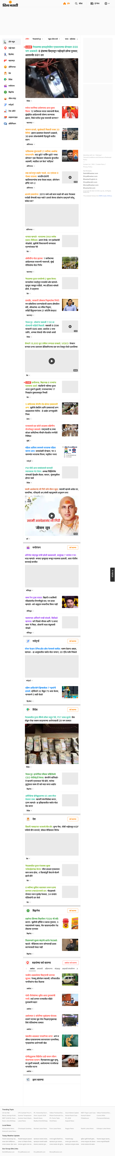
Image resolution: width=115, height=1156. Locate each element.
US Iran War (6, 1113)
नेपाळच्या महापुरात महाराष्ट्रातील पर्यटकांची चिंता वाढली (104, 1139)
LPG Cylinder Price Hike (25, 1113)
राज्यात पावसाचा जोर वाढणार (88, 1144)
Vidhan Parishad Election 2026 (57, 1113)
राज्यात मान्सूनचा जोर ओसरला (88, 1141)
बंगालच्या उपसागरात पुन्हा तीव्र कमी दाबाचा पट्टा (41, 1144)
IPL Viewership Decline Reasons (41, 1113)
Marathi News (38, 1118)
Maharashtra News (8, 1128)
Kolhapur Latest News (104, 1128)
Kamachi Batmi (85, 1115)
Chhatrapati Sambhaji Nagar (25, 1128)
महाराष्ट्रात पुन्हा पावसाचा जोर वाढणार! (57, 1141)
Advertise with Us (88, 155)
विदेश (28, 101)
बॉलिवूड (28, 590)
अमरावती (40, 968)
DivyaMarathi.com (90, 182)
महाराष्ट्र (29, 122)
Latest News (22, 1121)
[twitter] (70, 101)
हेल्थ (28, 419)
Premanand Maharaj (103, 1118)
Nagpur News (69, 1128)
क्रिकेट (29, 701)
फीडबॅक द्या (112, 573)
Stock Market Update (72, 1113)
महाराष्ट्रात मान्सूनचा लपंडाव (72, 1144)
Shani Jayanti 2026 (40, 1115)
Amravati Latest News (9, 1131)
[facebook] (65, 101)
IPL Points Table (55, 1118)
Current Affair (101, 1115)
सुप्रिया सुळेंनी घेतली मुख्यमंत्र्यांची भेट (88, 1139)
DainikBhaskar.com (90, 173)
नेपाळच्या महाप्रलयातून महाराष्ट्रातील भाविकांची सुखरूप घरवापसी (9, 1139)
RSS (93, 164)
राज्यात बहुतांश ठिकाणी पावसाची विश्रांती (57, 1139)
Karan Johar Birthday (8, 1121)
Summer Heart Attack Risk (25, 1118)
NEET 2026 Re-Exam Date (9, 1118)
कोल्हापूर (57, 968)
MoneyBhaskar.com (90, 185)
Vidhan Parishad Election (104, 1113)
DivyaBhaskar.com (90, 176)
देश (28, 251)
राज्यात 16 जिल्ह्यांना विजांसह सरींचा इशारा (25, 1141)
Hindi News (53, 1121)
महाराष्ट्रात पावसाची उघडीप (40, 1141)
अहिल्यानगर (48, 968)
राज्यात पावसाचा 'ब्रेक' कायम (9, 1144)
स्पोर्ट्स (29, 461)
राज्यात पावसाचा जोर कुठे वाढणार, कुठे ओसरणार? (57, 1144)
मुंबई (28, 441)
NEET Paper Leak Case (88, 1113)
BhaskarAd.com (89, 188)
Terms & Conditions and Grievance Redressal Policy (97, 158)
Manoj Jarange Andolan (9, 1115)
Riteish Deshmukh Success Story (57, 1115)
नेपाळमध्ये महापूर (69, 1139)
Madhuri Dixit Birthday (41, 1121)
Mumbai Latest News (40, 1128)
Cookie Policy (100, 164)
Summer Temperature (24, 1115)
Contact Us (86, 164)
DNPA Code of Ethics (105, 196)
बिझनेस (29, 789)
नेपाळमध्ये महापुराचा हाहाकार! (25, 1139)
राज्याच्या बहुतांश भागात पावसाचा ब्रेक (25, 1144)
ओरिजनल (30, 144)
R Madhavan (85, 1118)
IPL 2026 (68, 1118)
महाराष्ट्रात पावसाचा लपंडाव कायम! (41, 1139)
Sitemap (98, 155)
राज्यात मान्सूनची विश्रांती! (103, 1141)
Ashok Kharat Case (71, 1115)
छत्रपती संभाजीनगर (68, 968)
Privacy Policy (87, 167)
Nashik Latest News (87, 1128)
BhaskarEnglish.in (90, 179)
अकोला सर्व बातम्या (71, 963)
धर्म (27, 539)
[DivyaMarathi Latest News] (10, 5)
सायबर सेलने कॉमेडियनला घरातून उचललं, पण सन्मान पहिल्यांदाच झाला (9, 1141)
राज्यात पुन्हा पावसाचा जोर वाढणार (72, 1141)
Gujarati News (69, 1121)
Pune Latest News (55, 1128)
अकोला (32, 968)
